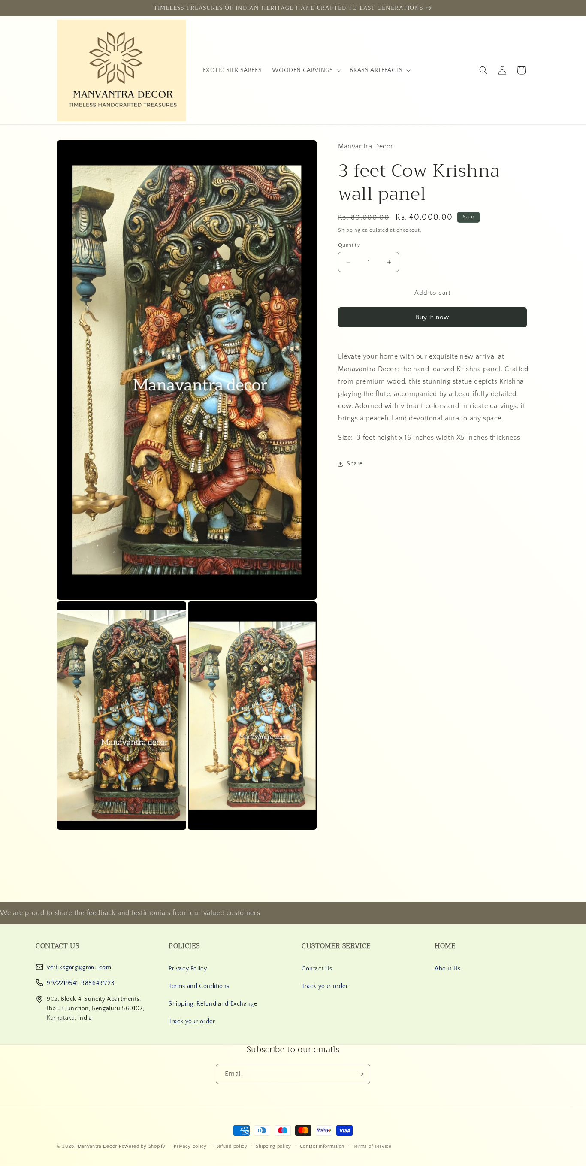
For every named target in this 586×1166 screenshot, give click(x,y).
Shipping (349, 230)
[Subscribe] (360, 1074)
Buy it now (432, 317)
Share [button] (355, 463)
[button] (305, 70)
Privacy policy (190, 1145)
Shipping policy (273, 1145)
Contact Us (317, 968)
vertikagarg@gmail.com (79, 967)
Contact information (322, 1145)
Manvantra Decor (98, 1146)
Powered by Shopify (142, 1146)
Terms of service (372, 1145)
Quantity (349, 245)
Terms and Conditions (199, 986)
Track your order (192, 1021)
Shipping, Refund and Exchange (213, 1003)
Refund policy (231, 1145)
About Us (448, 968)
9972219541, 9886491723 (80, 983)
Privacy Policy (188, 968)
